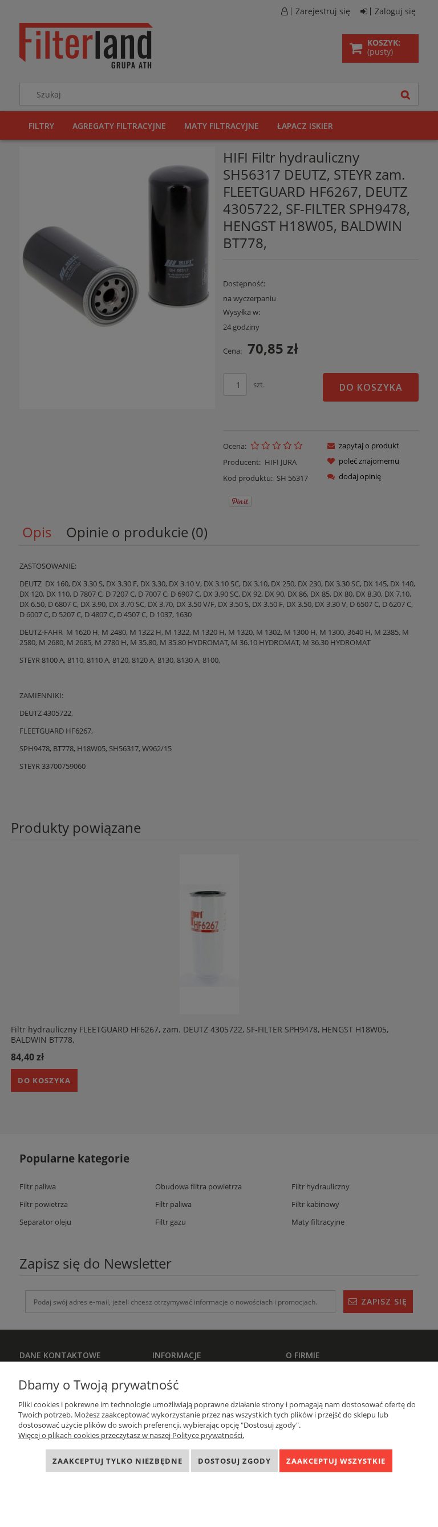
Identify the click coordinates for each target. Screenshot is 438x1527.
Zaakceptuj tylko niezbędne (117, 1461)
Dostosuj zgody (234, 1461)
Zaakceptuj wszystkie (336, 1461)
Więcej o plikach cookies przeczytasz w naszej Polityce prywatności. (131, 1435)
